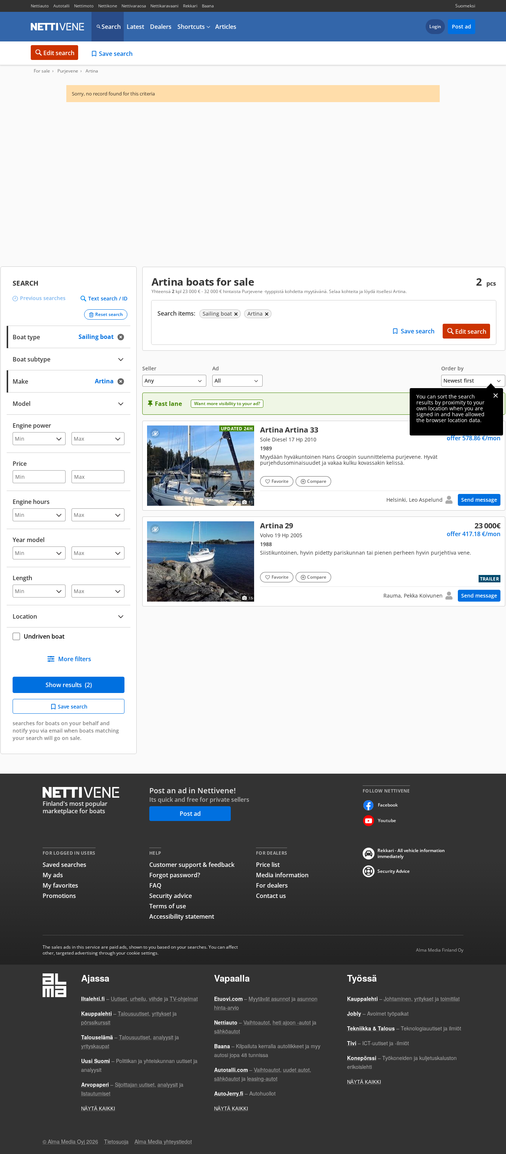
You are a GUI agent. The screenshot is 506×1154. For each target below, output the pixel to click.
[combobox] (68, 380)
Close (495, 395)
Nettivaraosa (133, 6)
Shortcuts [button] (191, 27)
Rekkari (190, 6)
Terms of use (167, 906)
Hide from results (155, 433)
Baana (208, 6)
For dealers (272, 885)
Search (111, 27)
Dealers (161, 27)
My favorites (60, 885)
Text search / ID (107, 298)
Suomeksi (465, 6)
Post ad (461, 26)
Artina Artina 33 (324, 465)
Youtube (387, 820)
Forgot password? (174, 875)
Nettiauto (40, 6)
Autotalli (61, 6)
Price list (268, 864)
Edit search (58, 53)
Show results (69, 685)
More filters (74, 659)
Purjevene (67, 71)
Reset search (109, 314)
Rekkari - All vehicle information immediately (411, 853)
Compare (316, 481)
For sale (42, 71)
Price (20, 464)
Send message (479, 499)
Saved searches (64, 864)
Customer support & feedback (191, 864)
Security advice (170, 895)
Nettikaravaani (164, 6)
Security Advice (393, 871)
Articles (225, 27)
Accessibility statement (181, 916)
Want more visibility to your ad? (227, 403)
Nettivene (57, 26)
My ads (53, 875)
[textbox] (63, 380)
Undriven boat (44, 636)
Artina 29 (324, 561)
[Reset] (123, 337)
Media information (282, 875)
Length (22, 578)
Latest (135, 27)
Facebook (388, 805)
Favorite (280, 481)
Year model (28, 540)
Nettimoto (84, 6)
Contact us (271, 895)
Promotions (59, 895)
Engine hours (31, 502)
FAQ (155, 885)
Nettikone (107, 6)
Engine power (32, 425)
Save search (116, 54)
